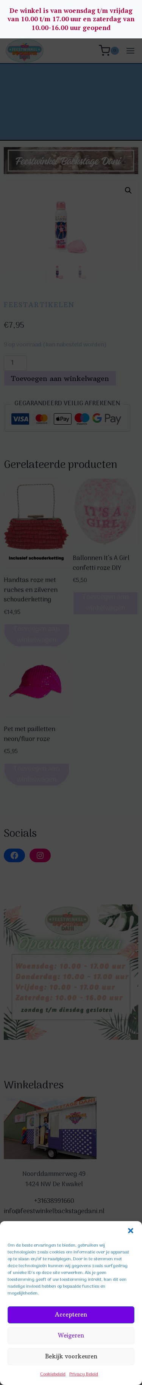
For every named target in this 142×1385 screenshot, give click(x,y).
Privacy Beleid (83, 1374)
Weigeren (71, 1335)
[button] (130, 1230)
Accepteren (71, 1314)
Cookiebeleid (53, 1374)
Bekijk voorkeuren (71, 1356)
